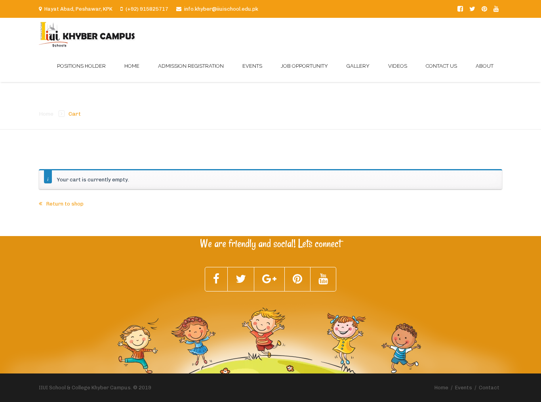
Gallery (358, 66)
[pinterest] (484, 9)
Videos (397, 66)
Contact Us (441, 66)
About (484, 66)
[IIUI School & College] (87, 34)
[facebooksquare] (460, 9)
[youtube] (496, 9)
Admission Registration (191, 66)
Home (131, 66)
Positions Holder (81, 66)
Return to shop (64, 204)
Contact (489, 388)
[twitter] (472, 9)
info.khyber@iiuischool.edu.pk (221, 9)
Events (252, 66)
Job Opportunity (304, 66)
